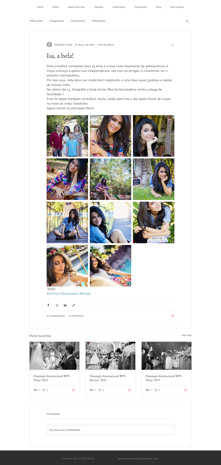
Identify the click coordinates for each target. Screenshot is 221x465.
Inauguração (57, 20)
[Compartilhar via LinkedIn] (65, 305)
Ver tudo (187, 335)
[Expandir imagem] (67, 136)
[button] (187, 21)
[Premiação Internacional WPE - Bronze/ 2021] (111, 356)
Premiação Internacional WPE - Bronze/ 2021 (108, 378)
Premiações (98, 20)
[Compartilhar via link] (73, 305)
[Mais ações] (172, 45)
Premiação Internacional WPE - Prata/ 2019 (164, 378)
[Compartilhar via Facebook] (48, 305)
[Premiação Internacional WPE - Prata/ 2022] (54, 356)
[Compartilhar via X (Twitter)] (56, 305)
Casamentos (78, 20)
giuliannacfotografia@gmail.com (138, 458)
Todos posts (36, 20)
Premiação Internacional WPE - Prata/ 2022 (52, 378)
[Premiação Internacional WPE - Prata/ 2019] (166, 356)
